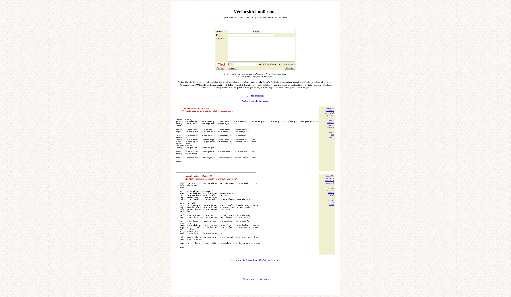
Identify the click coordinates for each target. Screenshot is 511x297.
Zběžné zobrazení (255, 95)
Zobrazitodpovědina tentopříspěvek (330, 124)
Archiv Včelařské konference (255, 100)
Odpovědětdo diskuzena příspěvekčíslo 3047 (329, 179)
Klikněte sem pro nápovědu (255, 279)
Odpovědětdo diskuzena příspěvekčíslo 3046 (329, 112)
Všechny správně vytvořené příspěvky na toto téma (255, 260)
